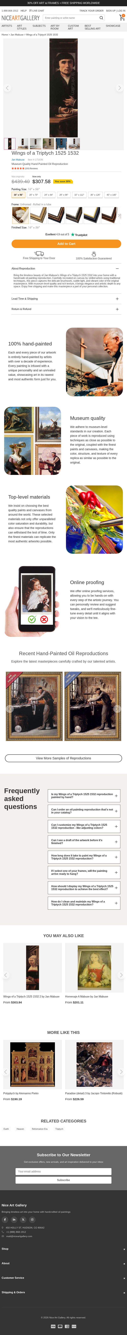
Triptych (59, 1129)
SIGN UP (110, 10)
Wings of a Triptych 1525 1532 (42, 34)
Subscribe (63, 1180)
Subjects (39, 25)
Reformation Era (39, 1129)
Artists (7, 25)
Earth (6, 1129)
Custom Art (73, 27)
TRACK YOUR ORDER (92, 10)
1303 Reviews (31, 168)
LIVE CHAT (38, 10)
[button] (7, 88)
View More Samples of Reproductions (63, 758)
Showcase (113, 25)
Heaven (20, 1129)
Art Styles (21, 27)
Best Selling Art (93, 27)
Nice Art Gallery (22, 18)
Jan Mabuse (17, 34)
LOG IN (121, 10)
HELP (24, 10)
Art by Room (55, 27)
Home (5, 34)
